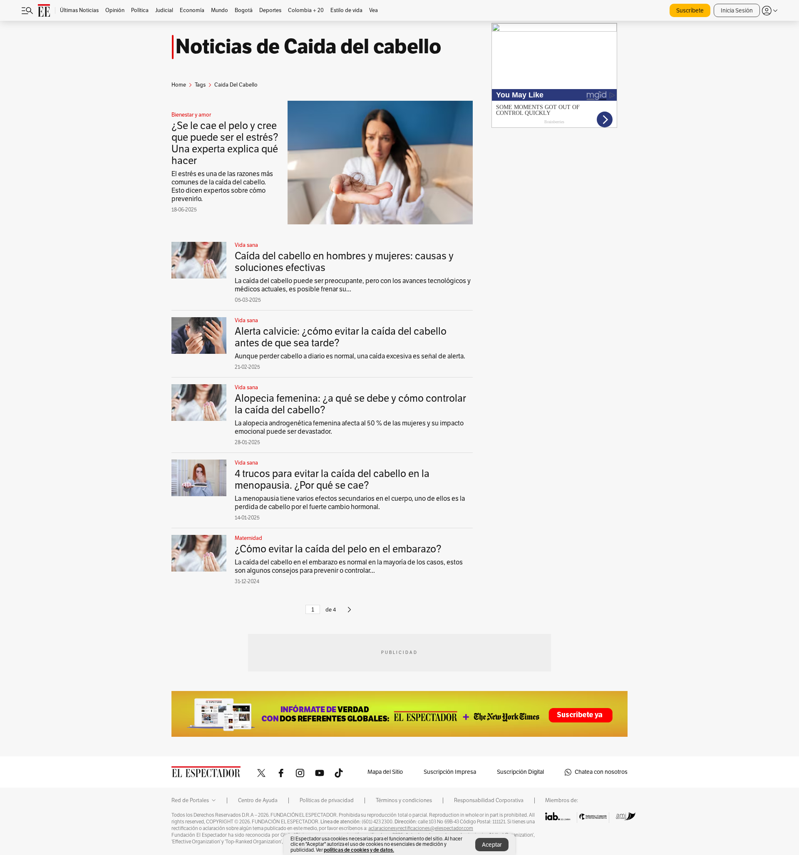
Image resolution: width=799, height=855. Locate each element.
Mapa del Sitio (385, 771)
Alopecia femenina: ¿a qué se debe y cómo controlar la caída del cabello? (350, 404)
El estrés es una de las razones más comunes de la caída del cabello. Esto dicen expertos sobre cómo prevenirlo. (222, 186)
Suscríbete (690, 10)
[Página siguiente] (349, 613)
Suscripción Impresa (450, 771)
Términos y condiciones (404, 800)
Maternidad (248, 538)
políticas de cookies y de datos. (359, 850)
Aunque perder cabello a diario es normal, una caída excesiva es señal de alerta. (350, 356)
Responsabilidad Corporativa (489, 800)
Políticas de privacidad (327, 800)
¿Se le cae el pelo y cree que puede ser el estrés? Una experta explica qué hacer (224, 143)
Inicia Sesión (737, 10)
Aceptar (492, 844)
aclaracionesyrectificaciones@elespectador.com (420, 828)
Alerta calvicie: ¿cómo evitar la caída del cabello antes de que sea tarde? (341, 337)
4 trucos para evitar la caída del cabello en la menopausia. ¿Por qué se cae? (332, 479)
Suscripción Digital (520, 771)
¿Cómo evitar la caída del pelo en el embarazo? (338, 549)
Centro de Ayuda (258, 800)
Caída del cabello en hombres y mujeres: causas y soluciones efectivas (344, 262)
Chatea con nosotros (601, 771)
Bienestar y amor (191, 115)
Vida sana (246, 245)
